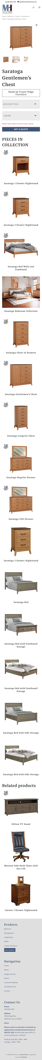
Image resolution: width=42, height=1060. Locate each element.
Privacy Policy (23, 1054)
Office (6, 941)
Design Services (10, 974)
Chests (17, 16)
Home (4, 16)
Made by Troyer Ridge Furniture (21, 93)
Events (6, 978)
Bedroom (11, 16)
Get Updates (9, 950)
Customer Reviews (11, 982)
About (6, 970)
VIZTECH (24, 1057)
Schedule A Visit (10, 987)
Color (7, 116)
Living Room (8, 937)
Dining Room (9, 933)
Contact (7, 991)
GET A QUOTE (21, 129)
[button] (36, 25)
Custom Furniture (10, 946)
